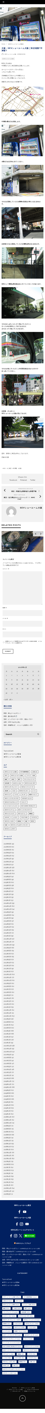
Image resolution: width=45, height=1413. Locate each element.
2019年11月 (7, 1084)
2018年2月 (7, 1146)
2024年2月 (7, 933)
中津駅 (15, 468)
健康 (6, 779)
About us (16, 1391)
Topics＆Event (8, 751)
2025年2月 (7, 897)
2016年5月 (7, 1194)
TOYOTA (34, 817)
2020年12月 (8, 1046)
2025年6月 (7, 885)
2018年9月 (7, 1126)
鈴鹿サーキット (33, 794)
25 (22, 688)
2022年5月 (7, 995)
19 (27, 684)
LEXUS (7, 817)
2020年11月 (7, 1048)
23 (12, 688)
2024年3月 (7, 930)
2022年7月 (7, 989)
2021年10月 (7, 1016)
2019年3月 (7, 1108)
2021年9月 (7, 1019)
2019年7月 (7, 1096)
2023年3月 (7, 965)
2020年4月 (7, 1069)
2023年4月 (7, 962)
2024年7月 (7, 918)
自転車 (6, 790)
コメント (6, 568)
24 (17, 688)
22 (6, 688)
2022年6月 (7, 992)
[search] (38, 734)
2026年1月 (7, 864)
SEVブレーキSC (9, 821)
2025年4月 (7, 891)
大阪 (20, 468)
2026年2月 (7, 862)
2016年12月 (7, 1188)
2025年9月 (7, 876)
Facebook (13, 480)
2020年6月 (7, 1063)
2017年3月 (7, 1179)
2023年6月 (7, 956)
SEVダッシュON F (10, 828)
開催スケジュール (29, 1391)
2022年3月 (7, 1001)
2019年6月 (7, 1099)
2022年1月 (7, 1007)
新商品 (19, 821)
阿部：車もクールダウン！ (12, 713)
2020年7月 (7, 1060)
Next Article (19, 495)
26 (27, 688)
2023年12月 (8, 939)
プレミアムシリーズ (29, 779)
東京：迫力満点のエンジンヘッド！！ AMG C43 (19, 498)
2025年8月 (7, 879)
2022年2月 (7, 1004)
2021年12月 (7, 1010)
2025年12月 (7, 867)
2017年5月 (7, 1173)
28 (38, 688)
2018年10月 (8, 1123)
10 (17, 679)
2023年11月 (7, 942)
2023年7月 (7, 954)
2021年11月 (7, 1013)
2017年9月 (7, 1161)
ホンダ (23, 794)
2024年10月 (8, 909)
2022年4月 (7, 998)
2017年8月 (7, 1164)
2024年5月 (7, 924)
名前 (5, 607)
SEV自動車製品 (24, 771)
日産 (6, 825)
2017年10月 (7, 1158)
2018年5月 (7, 1138)
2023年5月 (7, 959)
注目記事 (7, 783)
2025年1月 (7, 900)
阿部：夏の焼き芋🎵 (10, 716)
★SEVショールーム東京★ (12, 757)
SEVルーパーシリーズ (27, 786)
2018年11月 (7, 1120)
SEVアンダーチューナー (11, 786)
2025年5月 (7, 888)
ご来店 (9, 468)
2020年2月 (7, 1075)
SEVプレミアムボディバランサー (19, 825)
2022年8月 (7, 986)
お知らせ (35, 771)
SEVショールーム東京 (17, 775)
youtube (24, 817)
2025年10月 (8, 873)
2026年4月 (7, 856)
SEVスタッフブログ (23, 1243)
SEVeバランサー (23, 790)
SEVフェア (8, 794)
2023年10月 (8, 945)
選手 (19, 779)
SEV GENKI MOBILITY (28, 806)
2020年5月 (7, 1066)
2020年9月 (7, 1054)
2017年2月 (7, 1182)
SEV (4, 468)
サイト (4, 629)
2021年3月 (7, 1037)
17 (17, 684)
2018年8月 (7, 1129)
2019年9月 (7, 1090)
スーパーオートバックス (11, 806)
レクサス (15, 817)
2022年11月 (7, 977)
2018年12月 (7, 1117)
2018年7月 (7, 1132)
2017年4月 (7, 1176)
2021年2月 (7, 1040)
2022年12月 (8, 974)
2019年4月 (7, 1105)
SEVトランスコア (9, 813)
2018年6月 (7, 1135)
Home (14, 1388)
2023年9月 (7, 948)
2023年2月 (7, 968)
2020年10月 (8, 1052)
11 (22, 679)
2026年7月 (7, 847)
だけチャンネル (17, 783)
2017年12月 (7, 1152)
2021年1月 (7, 1043)
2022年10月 (8, 980)
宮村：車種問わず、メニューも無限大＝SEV (18, 725)
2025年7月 (7, 882)
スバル (16, 794)
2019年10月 (7, 1087)
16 (11, 684)
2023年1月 (7, 971)
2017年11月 (7, 1155)
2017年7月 (7, 1167)
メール (5, 618)
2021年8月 (7, 1022)
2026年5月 (7, 853)
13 (33, 679)
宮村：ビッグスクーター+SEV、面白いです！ (18, 719)
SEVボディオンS (27, 798)
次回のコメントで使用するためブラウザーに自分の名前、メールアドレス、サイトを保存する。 (23, 642)
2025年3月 (7, 894)
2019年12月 (7, 1081)
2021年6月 (7, 1028)
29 (6, 693)
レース (34, 790)
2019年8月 (7, 1093)
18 (22, 684)
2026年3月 (7, 859)
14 (38, 679)
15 (6, 684)
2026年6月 (7, 850)
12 (27, 679)
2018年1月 (7, 1149)
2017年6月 (7, 1170)
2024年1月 (7, 936)
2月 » (11, 699)
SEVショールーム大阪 (10, 54)
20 (33, 684)
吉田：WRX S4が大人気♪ (12, 722)
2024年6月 (7, 921)
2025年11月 (7, 870)
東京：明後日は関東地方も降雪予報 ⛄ (25, 491)
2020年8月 (7, 1057)
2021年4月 (7, 1034)
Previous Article (25, 488)
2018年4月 (7, 1140)
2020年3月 (7, 1072)
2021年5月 (7, 1031)
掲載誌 (31, 813)
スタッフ (24, 802)
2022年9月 (7, 983)
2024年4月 (7, 927)
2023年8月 (7, 951)
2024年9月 (7, 912)
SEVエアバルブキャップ (11, 802)
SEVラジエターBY (30, 783)
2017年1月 (7, 1185)
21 (38, 684)
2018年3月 (7, 1144)
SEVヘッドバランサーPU (12, 798)
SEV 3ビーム (21, 813)
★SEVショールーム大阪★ (8, 58)
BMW (32, 821)
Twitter (32, 480)
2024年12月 (8, 903)
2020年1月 (7, 1078)
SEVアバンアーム (9, 809)
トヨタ (13, 790)
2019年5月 (7, 1102)
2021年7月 (7, 1025)
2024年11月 (7, 906)
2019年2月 (7, 1111)
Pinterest (23, 480)
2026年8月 (7, 844)
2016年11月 (7, 1191)
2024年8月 (7, 915)
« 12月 (6, 699)
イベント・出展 (31, 775)
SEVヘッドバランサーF (24, 809)
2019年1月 (7, 1114)
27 (33, 688)
